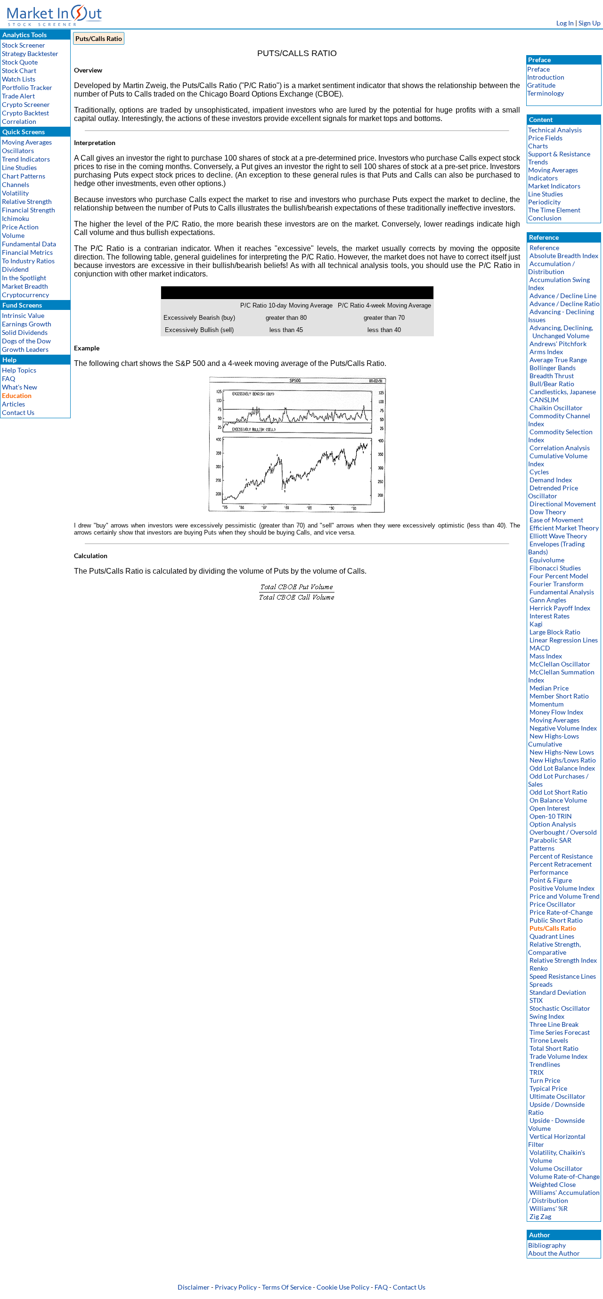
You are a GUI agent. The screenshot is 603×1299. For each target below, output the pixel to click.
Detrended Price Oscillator (553, 492)
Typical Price (548, 1088)
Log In (565, 23)
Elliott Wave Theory (558, 536)
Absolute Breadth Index (564, 256)
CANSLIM (544, 400)
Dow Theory (548, 512)
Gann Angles (548, 600)
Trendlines (545, 1064)
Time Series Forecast (560, 1032)
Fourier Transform (557, 584)
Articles (13, 404)
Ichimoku (15, 218)
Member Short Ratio (559, 696)
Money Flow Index (556, 712)
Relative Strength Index (563, 960)
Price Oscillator (553, 904)
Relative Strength (27, 201)
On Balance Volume (558, 800)
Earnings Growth (26, 324)
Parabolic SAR (550, 840)
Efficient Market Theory (564, 528)
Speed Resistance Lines (563, 976)
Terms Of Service (286, 1287)
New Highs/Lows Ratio (563, 760)
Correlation (19, 121)
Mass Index (546, 656)
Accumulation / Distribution (551, 268)
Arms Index (546, 352)
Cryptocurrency (25, 295)
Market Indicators (554, 186)
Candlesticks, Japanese (563, 392)
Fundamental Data (29, 244)
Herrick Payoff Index (560, 608)
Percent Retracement (561, 864)
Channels (15, 184)
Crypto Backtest (25, 113)
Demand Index (551, 480)
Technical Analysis (555, 130)
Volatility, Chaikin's (557, 1152)
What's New (19, 387)
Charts (538, 146)
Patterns (542, 848)
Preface (538, 69)
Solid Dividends (25, 332)
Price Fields (545, 138)
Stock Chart (19, 70)
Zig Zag (540, 1216)
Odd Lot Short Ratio (558, 792)
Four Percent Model (559, 576)
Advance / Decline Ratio (565, 304)
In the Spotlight (24, 278)
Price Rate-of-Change (561, 912)
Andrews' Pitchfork (558, 344)
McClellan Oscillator (560, 664)
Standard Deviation (558, 992)
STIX (536, 1000)
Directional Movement (563, 504)
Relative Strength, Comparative (554, 948)
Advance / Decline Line (563, 296)
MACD (540, 648)
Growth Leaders (25, 349)
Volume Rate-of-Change (565, 1176)
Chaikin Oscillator (556, 408)
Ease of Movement (556, 520)
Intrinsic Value (23, 315)
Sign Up (590, 23)
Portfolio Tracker (27, 87)
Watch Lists (18, 79)
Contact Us (18, 412)
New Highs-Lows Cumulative (553, 740)
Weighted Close (553, 1184)
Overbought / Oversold (563, 832)
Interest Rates (550, 616)
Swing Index (547, 1016)
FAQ (8, 378)
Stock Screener (23, 45)
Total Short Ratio (554, 1048)
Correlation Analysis (560, 448)
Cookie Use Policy (343, 1287)
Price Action (20, 227)
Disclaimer (194, 1287)
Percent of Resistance (561, 856)
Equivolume (547, 560)
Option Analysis (553, 824)
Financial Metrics (27, 252)
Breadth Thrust (552, 376)
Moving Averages (27, 142)
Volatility (15, 193)
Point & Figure (551, 880)
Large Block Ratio (555, 632)
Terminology (545, 93)
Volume (13, 235)
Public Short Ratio (556, 920)
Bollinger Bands (553, 368)
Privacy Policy (236, 1287)
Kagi (536, 624)
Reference (544, 248)
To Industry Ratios (28, 261)
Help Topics (19, 370)
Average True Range (558, 360)
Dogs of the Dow (26, 341)
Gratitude (541, 85)
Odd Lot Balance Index (562, 768)
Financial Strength (28, 210)
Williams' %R (549, 1208)
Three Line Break (554, 1024)
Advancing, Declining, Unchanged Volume (560, 332)
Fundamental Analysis (562, 592)
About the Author (554, 1253)
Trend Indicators (26, 159)
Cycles (539, 472)
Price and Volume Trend (565, 896)
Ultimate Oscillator (558, 1096)
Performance (549, 872)
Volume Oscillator (556, 1168)
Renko (539, 968)
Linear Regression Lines (564, 640)
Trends (538, 162)
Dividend (15, 269)
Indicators (543, 178)
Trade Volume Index (558, 1056)
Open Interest (550, 808)
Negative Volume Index (563, 728)
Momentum (547, 704)
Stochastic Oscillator (560, 1008)
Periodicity (544, 202)
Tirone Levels (549, 1040)
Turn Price (545, 1080)
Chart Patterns (23, 176)
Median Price (549, 688)
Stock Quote (20, 62)
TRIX (537, 1072)
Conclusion (545, 218)
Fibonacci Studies (555, 568)
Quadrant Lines (552, 936)
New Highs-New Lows (562, 752)
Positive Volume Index (562, 888)
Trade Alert (18, 96)
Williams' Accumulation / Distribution (564, 1196)
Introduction (545, 77)
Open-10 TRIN (551, 816)
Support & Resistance (559, 154)
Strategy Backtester (30, 53)
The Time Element (554, 210)
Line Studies (19, 167)
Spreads (541, 984)
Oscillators (18, 150)
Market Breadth (25, 286)
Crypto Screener (26, 104)
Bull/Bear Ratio (552, 384)
